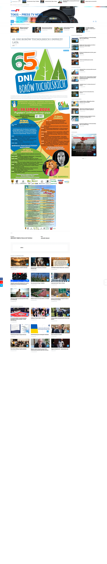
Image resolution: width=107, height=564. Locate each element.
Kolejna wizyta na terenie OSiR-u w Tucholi (50, 1)
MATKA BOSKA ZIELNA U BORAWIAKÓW (69, 28)
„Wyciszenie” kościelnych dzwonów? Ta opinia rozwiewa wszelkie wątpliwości (86, 109)
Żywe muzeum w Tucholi (56, 334)
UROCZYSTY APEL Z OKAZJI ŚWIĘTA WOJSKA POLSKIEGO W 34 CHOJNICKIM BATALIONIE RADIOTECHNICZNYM (87, 77)
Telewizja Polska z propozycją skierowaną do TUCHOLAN (19, 299)
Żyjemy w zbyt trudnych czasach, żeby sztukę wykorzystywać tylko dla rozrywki (39, 349)
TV (46, 21)
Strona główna (16, 21)
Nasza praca (42, 21)
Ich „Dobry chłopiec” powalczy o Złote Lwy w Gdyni (90, 28)
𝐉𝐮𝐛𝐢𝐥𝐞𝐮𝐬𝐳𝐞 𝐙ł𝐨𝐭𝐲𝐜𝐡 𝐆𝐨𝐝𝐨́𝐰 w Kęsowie (38, 318)
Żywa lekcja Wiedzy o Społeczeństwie (18, 349)
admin (13, 45)
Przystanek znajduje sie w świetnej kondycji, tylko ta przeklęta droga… (87, 38)
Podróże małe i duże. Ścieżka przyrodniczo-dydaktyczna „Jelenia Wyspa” (87, 45)
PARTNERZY (37, 21)
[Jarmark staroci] (105, 282)
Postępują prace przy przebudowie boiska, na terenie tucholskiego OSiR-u (87, 117)
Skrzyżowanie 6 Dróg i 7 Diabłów (38, 283)
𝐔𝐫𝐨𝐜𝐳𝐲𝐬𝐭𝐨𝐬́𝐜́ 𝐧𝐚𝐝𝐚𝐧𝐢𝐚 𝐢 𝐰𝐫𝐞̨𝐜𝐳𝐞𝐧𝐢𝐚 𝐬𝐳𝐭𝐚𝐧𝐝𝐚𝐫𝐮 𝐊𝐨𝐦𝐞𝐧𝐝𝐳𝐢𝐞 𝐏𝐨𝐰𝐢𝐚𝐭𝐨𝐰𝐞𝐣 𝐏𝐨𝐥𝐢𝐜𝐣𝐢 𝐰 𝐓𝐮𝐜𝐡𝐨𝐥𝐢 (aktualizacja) (19, 319)
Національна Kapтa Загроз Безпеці (18, 334)
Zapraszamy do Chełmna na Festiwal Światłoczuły (47, 28)
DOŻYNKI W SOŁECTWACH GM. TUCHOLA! (60, 267)
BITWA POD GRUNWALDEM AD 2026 (86, 59)
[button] (73, 147)
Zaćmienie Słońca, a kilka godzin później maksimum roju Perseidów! (86, 102)
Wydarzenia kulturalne (56, 21)
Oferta (21, 21)
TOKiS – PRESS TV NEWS (27, 14)
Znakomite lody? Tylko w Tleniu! (58, 283)
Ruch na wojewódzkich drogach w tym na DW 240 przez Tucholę (71, 1)
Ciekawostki (31, 21)
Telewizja (49, 21)
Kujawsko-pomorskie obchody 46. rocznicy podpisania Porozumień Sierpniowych (20, 284)
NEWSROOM (26, 21)
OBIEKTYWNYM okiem (91, 138)
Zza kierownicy (64, 21)
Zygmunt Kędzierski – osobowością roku (59, 349)
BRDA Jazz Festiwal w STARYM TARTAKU (93, 1)
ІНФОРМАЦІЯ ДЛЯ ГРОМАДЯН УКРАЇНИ (40, 334)
